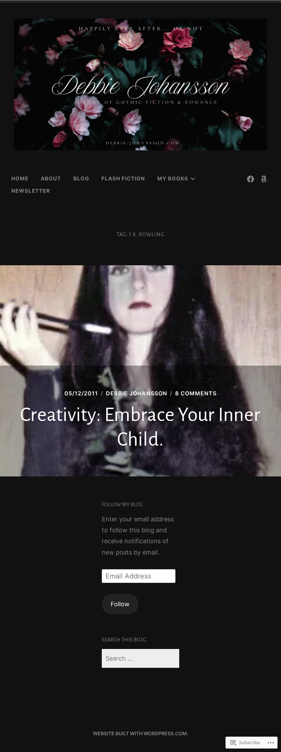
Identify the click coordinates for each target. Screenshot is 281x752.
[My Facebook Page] (250, 178)
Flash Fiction (123, 178)
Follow (120, 604)
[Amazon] (264, 178)
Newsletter (30, 191)
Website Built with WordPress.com (140, 733)
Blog (81, 178)
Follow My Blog (122, 504)
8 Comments (196, 393)
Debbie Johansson (136, 393)
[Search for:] (140, 658)
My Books (172, 178)
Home (19, 178)
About (51, 178)
